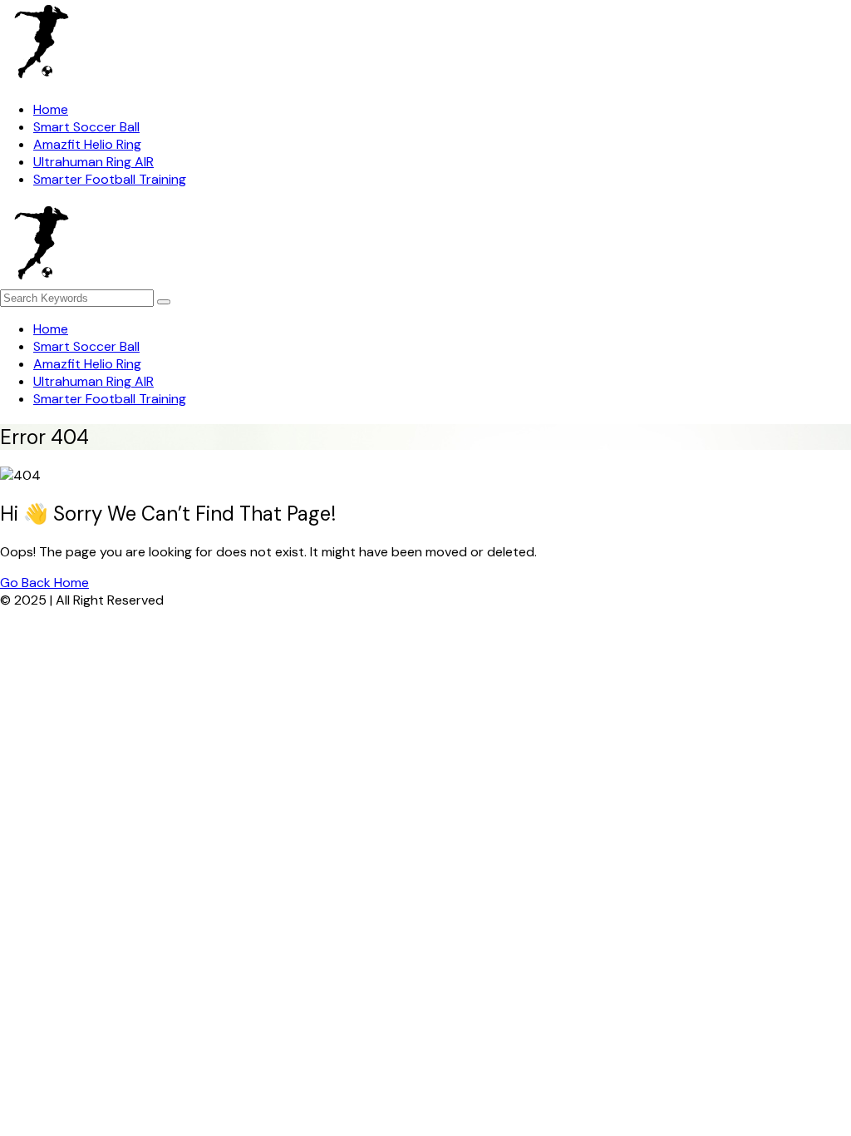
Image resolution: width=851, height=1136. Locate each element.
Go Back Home (44, 582)
